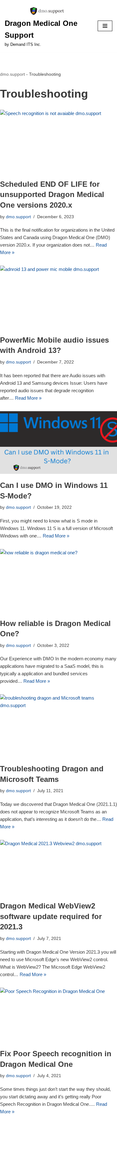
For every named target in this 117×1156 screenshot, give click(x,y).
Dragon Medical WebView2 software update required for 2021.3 (51, 916)
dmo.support (12, 74)
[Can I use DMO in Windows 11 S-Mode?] (58, 442)
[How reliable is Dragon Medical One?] (58, 580)
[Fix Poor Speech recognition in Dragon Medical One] (58, 1015)
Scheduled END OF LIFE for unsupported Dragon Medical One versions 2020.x (52, 194)
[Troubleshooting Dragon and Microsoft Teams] (58, 725)
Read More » (28, 398)
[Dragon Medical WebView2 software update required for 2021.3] (58, 867)
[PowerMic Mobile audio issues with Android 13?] (58, 297)
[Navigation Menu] (105, 26)
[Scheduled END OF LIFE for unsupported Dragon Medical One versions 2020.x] (58, 141)
